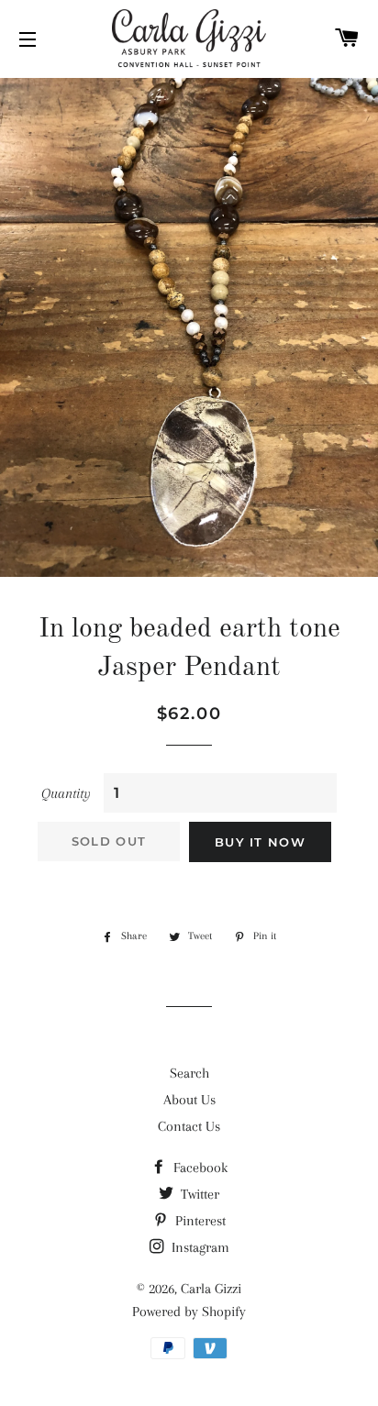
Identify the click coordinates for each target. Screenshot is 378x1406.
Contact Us (189, 1126)
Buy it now (260, 842)
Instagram (198, 1247)
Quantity (66, 793)
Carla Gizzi (211, 1288)
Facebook (199, 1167)
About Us (189, 1099)
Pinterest (199, 1220)
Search (189, 1073)
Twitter (198, 1194)
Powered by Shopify (189, 1311)
